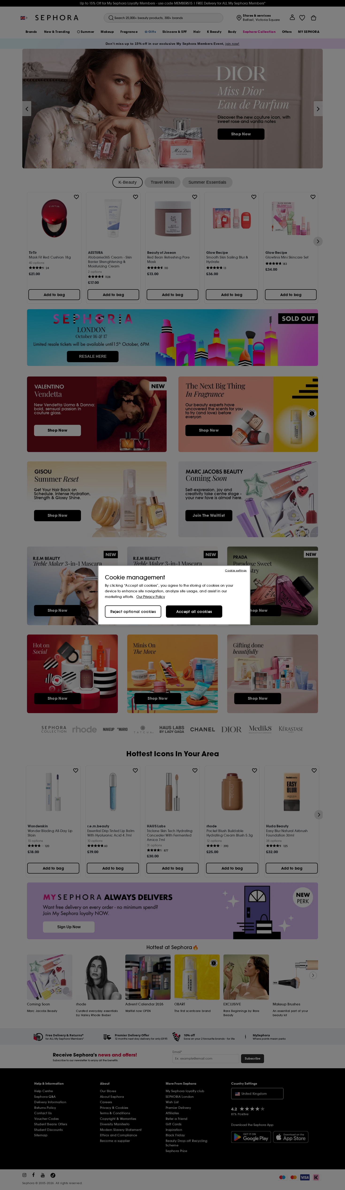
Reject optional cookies (133, 611)
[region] (174, 595)
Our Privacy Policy (150, 597)
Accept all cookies (194, 611)
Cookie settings (236, 570)
